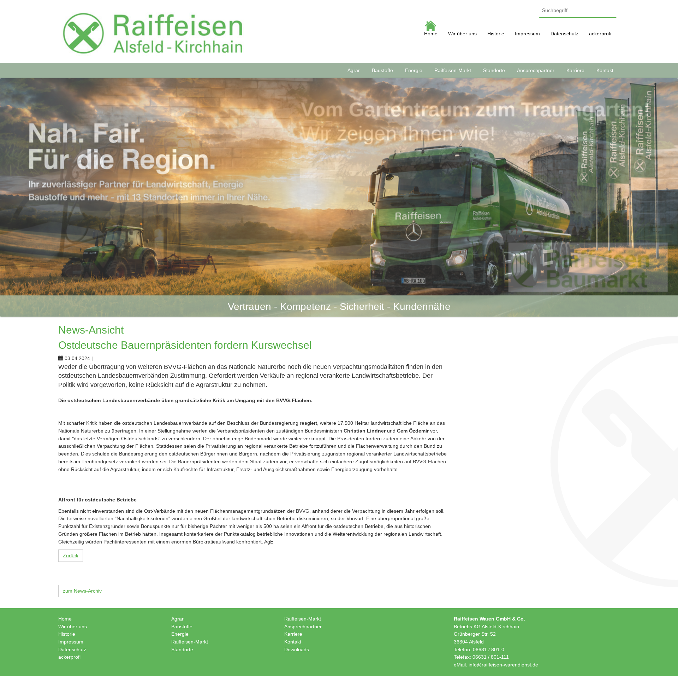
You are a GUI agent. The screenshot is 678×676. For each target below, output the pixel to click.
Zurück (70, 555)
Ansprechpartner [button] (535, 70)
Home (431, 33)
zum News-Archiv (82, 591)
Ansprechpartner (303, 626)
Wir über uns (462, 33)
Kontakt (292, 642)
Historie (495, 33)
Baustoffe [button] (382, 70)
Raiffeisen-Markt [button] (452, 70)
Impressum (527, 33)
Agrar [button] (353, 70)
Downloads (296, 649)
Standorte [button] (494, 70)
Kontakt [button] (604, 70)
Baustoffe (181, 626)
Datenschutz (564, 33)
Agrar (177, 619)
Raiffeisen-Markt (189, 642)
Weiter (667, 197)
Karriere (293, 634)
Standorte (182, 649)
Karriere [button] (575, 70)
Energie (180, 634)
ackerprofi (600, 33)
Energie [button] (413, 70)
